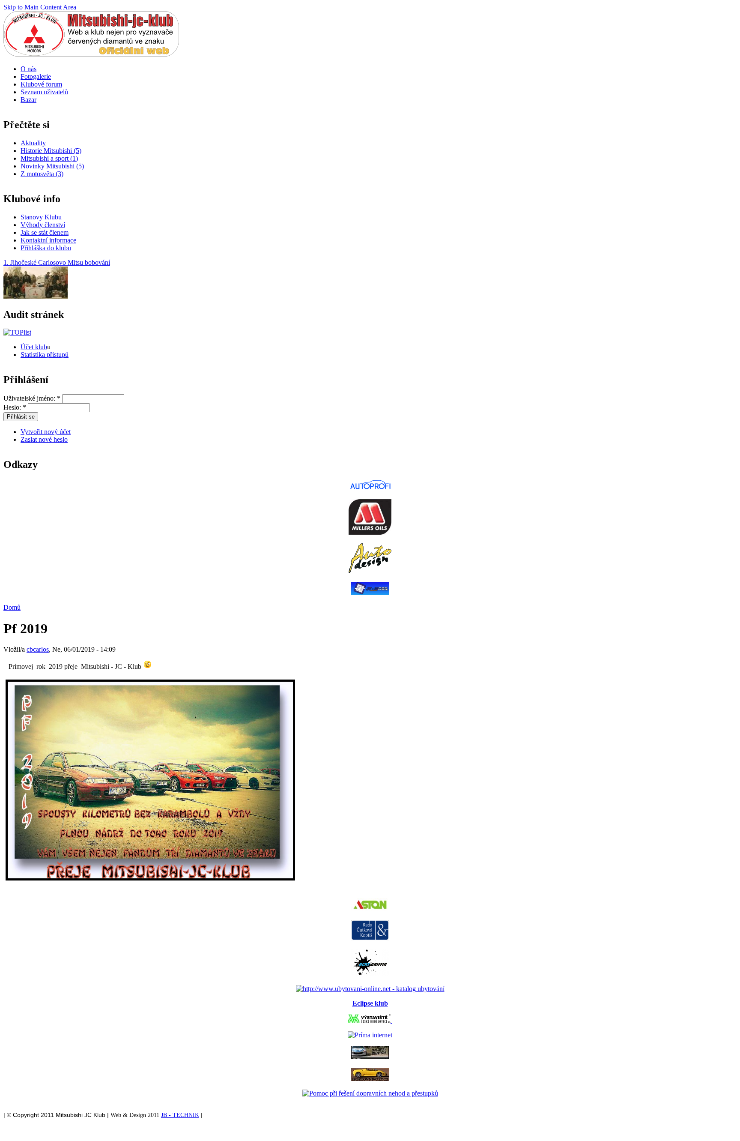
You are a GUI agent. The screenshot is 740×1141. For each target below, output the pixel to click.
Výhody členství (43, 224)
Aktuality (33, 143)
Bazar (28, 99)
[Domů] (91, 54)
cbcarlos (38, 649)
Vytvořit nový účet (46, 431)
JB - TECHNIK (180, 1115)
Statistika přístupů (45, 354)
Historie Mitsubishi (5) (51, 150)
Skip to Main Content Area (39, 7)
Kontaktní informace (48, 240)
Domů (12, 607)
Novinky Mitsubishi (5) (52, 166)
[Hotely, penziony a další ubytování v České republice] (370, 988)
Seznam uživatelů (44, 92)
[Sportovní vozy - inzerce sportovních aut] (370, 1078)
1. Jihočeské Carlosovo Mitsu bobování (56, 262)
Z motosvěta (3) (42, 173)
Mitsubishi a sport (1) (49, 158)
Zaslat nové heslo (44, 439)
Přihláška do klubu (46, 248)
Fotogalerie (36, 76)
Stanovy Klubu (41, 217)
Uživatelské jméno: (31, 398)
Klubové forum (41, 84)
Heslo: (14, 407)
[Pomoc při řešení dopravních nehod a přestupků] (370, 1093)
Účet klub (34, 346)
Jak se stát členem (45, 232)
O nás (28, 68)
